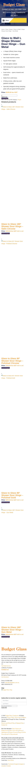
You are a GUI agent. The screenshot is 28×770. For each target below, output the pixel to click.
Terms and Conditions (20, 717)
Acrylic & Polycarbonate (11, 734)
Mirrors (21, 730)
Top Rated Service (6, 666)
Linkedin (3, 766)
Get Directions (5, 677)
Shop (6, 29)
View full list (11, 760)
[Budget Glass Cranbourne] (14, 5)
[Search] (16, 20)
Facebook (10, 764)
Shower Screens (13, 732)
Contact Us (4, 725)
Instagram (21, 764)
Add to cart (4, 97)
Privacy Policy (10, 717)
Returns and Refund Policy (8, 723)
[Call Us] (19, 20)
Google (16, 764)
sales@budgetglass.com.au (12, 682)
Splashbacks (4, 732)
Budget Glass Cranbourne (12, 715)
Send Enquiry (4, 98)
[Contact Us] (22, 20)
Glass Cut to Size (13, 730)
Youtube (9, 766)
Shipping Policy (20, 723)
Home (3, 29)
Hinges (11, 29)
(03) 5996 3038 (20, 9)
